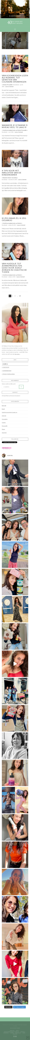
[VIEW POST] (15, 63)
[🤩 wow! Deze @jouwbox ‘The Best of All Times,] (15, 500)
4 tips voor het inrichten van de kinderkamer (11, 172)
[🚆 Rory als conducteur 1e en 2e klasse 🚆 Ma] (15, 473)
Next (26, 9)
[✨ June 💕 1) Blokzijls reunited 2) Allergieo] (15, 527)
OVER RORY (6, 367)
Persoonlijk (9, 84)
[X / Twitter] (16, 1036)
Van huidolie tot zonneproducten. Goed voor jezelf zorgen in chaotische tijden (14, 267)
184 (20, 296)
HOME (5, 364)
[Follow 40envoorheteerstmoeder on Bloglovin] (6, 448)
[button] (15, 29)
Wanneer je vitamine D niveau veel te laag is (15, 126)
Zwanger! (4, 432)
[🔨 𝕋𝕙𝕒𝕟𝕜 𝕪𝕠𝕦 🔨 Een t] (15, 936)
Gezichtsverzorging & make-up (10, 130)
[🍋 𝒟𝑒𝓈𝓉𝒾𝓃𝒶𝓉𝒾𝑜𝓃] (15, 582)
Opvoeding (14, 177)
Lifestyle (5, 84)
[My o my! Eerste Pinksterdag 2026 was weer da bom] (15, 664)
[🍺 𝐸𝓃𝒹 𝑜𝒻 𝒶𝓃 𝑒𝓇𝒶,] (15, 691)
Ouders (4, 422)
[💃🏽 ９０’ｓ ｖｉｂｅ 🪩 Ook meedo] (15, 964)
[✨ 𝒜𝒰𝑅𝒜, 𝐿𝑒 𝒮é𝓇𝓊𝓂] (15, 773)
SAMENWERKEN (7, 370)
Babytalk (5, 177)
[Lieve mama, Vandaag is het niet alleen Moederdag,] (15, 745)
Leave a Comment (9, 86)
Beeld (3, 409)
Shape (3, 429)
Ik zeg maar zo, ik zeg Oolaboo (14, 219)
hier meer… (17, 354)
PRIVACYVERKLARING (9, 374)
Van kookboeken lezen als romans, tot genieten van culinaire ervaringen (15, 78)
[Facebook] (14, 1036)
